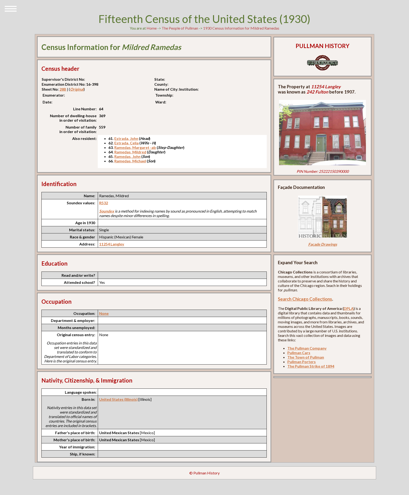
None (104, 313)
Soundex (106, 211)
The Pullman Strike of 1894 (310, 366)
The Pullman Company (307, 348)
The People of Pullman (180, 28)
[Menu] (11, 8)
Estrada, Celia (126, 143)
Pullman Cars (298, 352)
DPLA (349, 308)
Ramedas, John (127, 156)
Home (152, 28)
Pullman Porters (301, 361)
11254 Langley (111, 244)
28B (62, 89)
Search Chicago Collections (305, 299)
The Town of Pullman (305, 357)
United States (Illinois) (118, 399)
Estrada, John (126, 138)
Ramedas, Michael (130, 161)
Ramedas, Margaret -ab (135, 147)
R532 (103, 203)
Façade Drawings (322, 244)
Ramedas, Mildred (130, 152)
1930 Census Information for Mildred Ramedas (241, 28)
